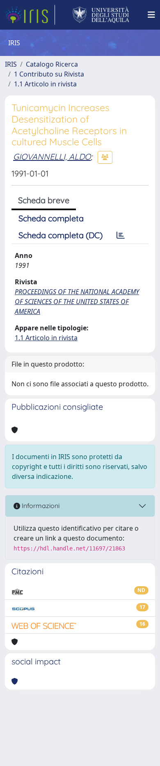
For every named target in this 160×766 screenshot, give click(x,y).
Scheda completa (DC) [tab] (60, 235)
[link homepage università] (101, 15)
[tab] (121, 235)
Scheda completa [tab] (51, 218)
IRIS (11, 64)
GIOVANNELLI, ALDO (52, 156)
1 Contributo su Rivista (49, 74)
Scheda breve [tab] (43, 200)
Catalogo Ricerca (52, 64)
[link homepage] (30, 15)
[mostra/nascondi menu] (151, 15)
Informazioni (39, 505)
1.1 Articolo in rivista (45, 83)
